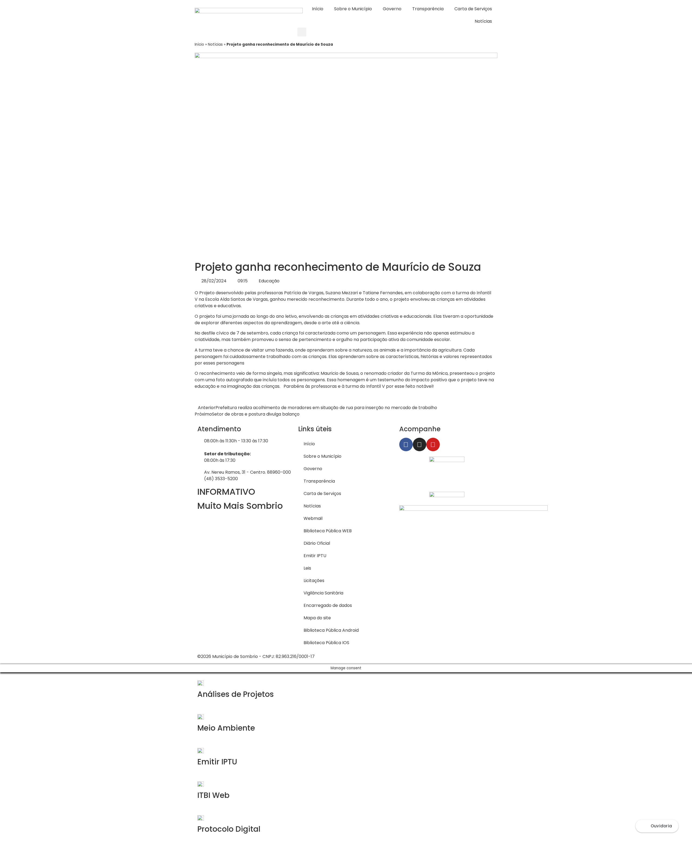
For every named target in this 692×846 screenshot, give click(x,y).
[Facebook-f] (406, 444)
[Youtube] (433, 444)
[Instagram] (419, 444)
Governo (392, 9)
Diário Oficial (317, 543)
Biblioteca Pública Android (331, 630)
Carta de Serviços (473, 9)
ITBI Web (213, 795)
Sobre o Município (353, 9)
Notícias (483, 21)
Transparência (428, 9)
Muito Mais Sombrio (240, 506)
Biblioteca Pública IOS (326, 643)
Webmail (313, 518)
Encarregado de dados (328, 605)
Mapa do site (317, 618)
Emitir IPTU (315, 556)
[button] (301, 32)
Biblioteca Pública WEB (328, 531)
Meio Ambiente (226, 728)
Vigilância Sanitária (323, 593)
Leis (307, 568)
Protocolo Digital (228, 829)
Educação (269, 281)
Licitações (314, 580)
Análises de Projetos (235, 694)
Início (317, 9)
